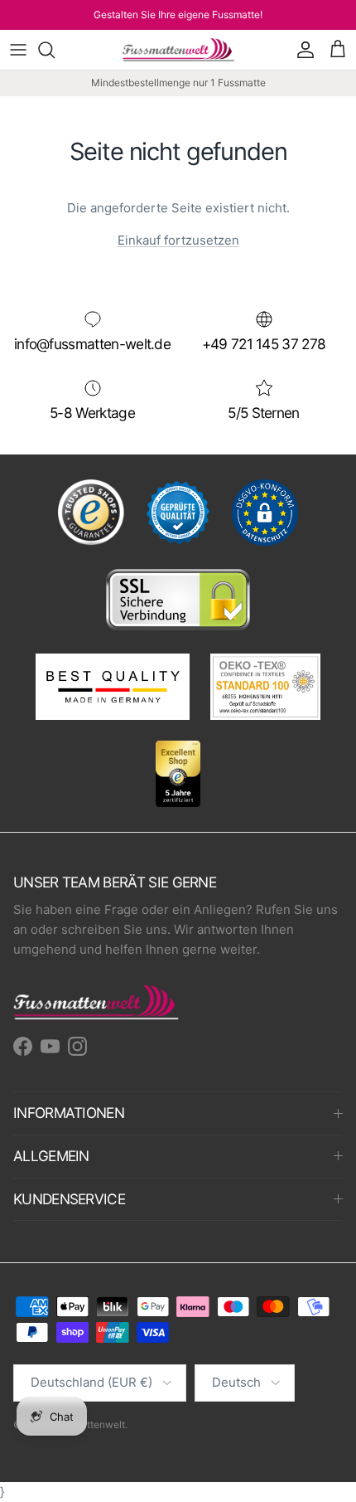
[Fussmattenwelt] (178, 49)
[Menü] (18, 50)
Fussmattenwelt (88, 1424)
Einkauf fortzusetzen (178, 240)
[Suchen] (54, 50)
